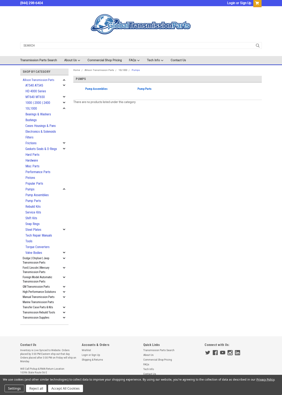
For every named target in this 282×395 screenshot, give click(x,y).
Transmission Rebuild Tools (39, 312)
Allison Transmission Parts (38, 80)
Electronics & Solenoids (40, 132)
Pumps (29, 189)
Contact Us (178, 60)
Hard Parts (32, 155)
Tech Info (154, 60)
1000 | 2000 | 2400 (37, 103)
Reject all (36, 388)
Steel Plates (33, 230)
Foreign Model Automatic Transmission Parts (37, 279)
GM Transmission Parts (36, 286)
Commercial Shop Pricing (105, 60)
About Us (71, 60)
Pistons (30, 178)
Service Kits (33, 212)
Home (76, 70)
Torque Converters (37, 247)
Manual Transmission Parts (39, 297)
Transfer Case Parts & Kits (38, 307)
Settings (14, 388)
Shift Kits (31, 218)
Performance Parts (37, 172)
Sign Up (245, 3)
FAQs (133, 60)
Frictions (31, 143)
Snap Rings (32, 224)
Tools (28, 241)
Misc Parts (32, 166)
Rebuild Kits (33, 207)
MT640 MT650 (35, 97)
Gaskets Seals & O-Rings (41, 149)
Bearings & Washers (38, 114)
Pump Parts (33, 201)
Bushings (31, 120)
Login (231, 3)
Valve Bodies (33, 253)
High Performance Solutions (39, 291)
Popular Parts (34, 183)
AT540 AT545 (34, 85)
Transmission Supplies (36, 317)
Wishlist (86, 350)
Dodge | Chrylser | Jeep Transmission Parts (36, 260)
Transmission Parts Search (38, 60)
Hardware (31, 160)
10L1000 (31, 108)
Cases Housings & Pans (40, 126)
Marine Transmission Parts (38, 302)
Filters (29, 137)
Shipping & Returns (92, 359)
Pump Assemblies (37, 195)
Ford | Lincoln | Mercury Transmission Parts (36, 270)
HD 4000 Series (35, 91)
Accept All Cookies (65, 388)
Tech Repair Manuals (38, 235)
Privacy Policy (265, 379)
